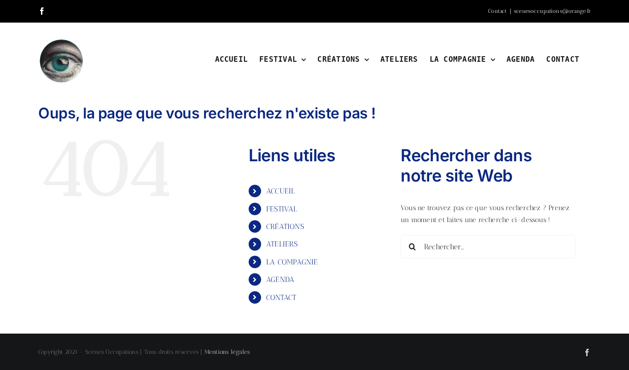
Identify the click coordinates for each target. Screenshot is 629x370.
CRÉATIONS (285, 226)
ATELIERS (282, 244)
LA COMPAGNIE (292, 262)
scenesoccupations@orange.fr (552, 11)
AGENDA (280, 279)
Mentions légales (227, 351)
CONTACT (281, 297)
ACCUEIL (280, 191)
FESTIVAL (281, 209)
